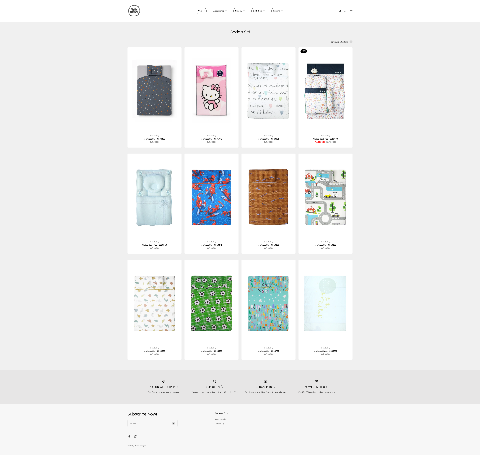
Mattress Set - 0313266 (268, 245)
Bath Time (257, 11)
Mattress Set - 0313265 (325, 245)
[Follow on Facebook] (129, 436)
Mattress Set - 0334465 (154, 139)
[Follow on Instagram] (135, 436)
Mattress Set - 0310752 (268, 351)
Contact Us (219, 423)
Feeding (276, 11)
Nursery (238, 11)
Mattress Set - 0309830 (154, 351)
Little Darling (154, 136)
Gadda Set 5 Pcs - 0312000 (325, 139)
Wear (200, 11)
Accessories (218, 11)
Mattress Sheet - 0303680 (325, 351)
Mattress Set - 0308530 (211, 351)
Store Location (220, 419)
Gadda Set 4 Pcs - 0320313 (154, 245)
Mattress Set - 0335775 (211, 139)
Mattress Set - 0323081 (268, 139)
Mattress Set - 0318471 (211, 245)
